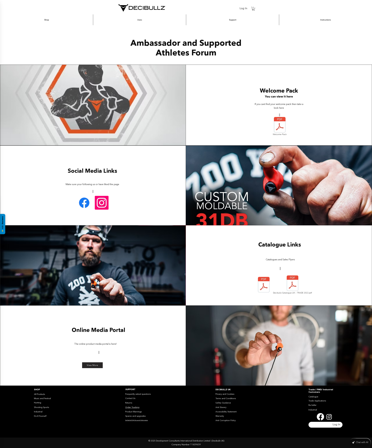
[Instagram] (102, 203)
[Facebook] (84, 203)
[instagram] (329, 416)
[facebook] (320, 416)
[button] (253, 8)
